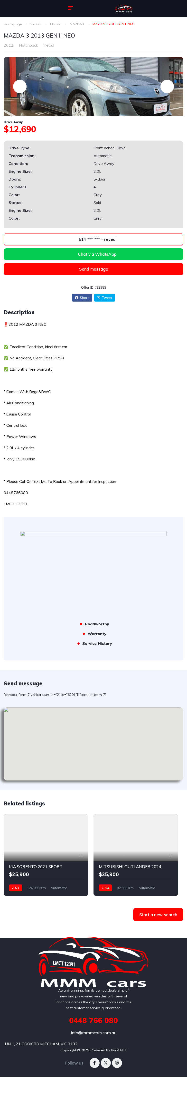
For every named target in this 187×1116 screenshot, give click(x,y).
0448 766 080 (93, 1020)
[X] (106, 1063)
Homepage (13, 24)
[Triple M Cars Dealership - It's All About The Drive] (123, 8)
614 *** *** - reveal (96, 239)
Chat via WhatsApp (97, 254)
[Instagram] (117, 1063)
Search (36, 24)
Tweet (107, 297)
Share (84, 297)
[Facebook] (95, 1063)
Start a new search (158, 914)
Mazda (55, 24)
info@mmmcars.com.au (93, 1032)
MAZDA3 (77, 24)
